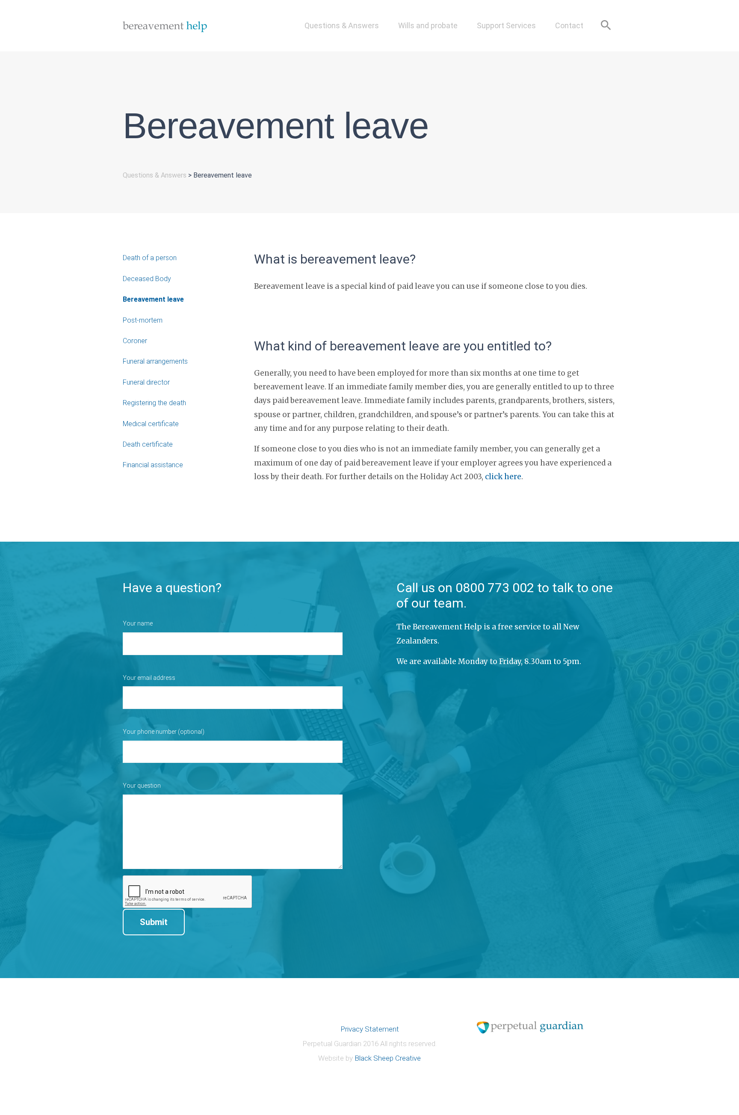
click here (503, 476)
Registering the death (154, 403)
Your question (142, 785)
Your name (138, 623)
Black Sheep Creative (388, 1058)
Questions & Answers (341, 25)
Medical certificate (151, 424)
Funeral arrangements (155, 361)
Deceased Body (147, 279)
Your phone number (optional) (163, 731)
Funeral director (146, 382)
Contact (569, 25)
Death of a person (150, 258)
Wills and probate (428, 25)
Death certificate (148, 444)
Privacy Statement (369, 1029)
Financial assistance (153, 465)
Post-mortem (143, 320)
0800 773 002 (494, 587)
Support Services (506, 25)
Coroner (135, 341)
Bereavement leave (153, 299)
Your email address (149, 677)
